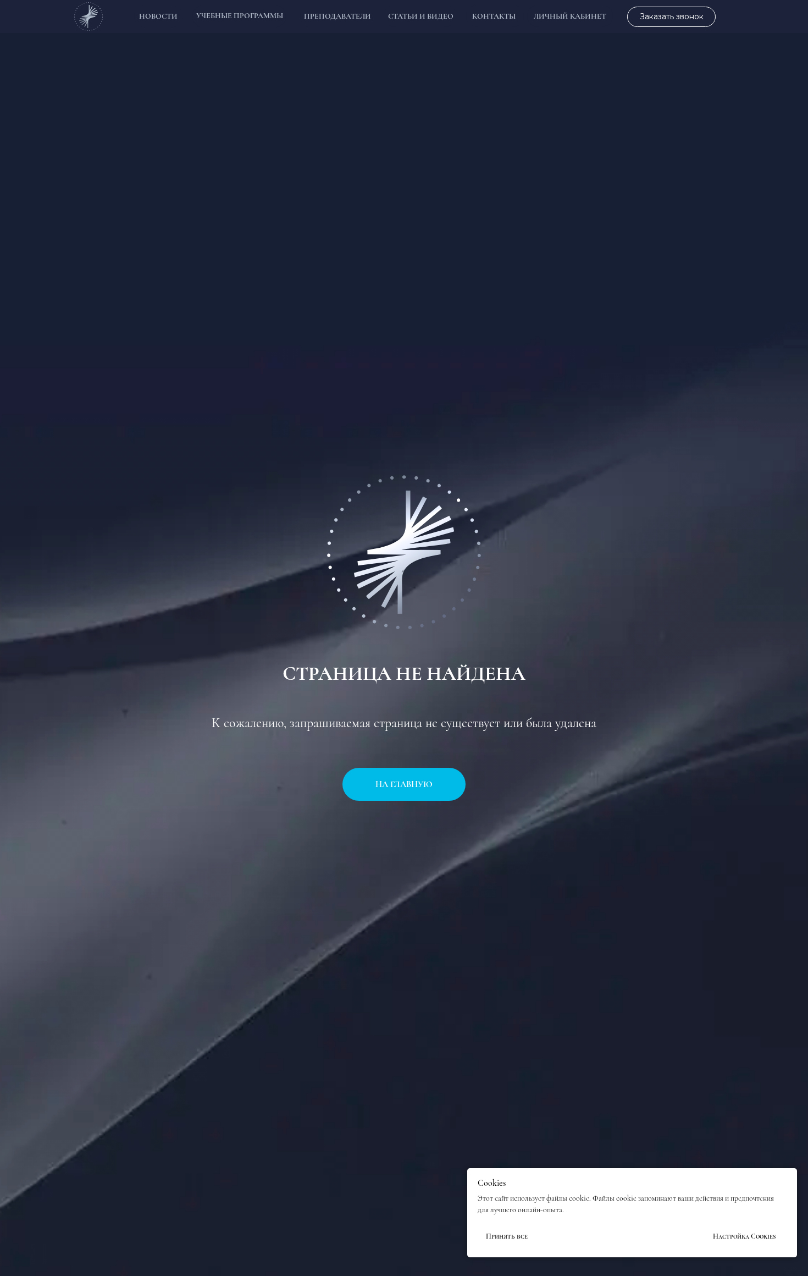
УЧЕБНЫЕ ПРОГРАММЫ (239, 15)
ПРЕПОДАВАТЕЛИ (337, 16)
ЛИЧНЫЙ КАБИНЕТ (570, 16)
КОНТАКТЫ (494, 16)
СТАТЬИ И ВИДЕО (420, 16)
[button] (671, 17)
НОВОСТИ (158, 16)
